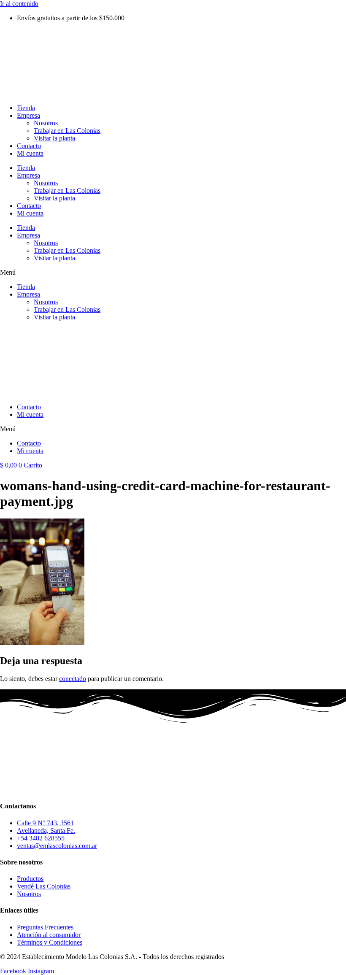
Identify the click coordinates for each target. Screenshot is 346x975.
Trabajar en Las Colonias (67, 130)
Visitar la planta (54, 138)
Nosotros (46, 123)
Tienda (26, 107)
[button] (173, 272)
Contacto (29, 145)
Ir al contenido (19, 3)
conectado (72, 678)
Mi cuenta (30, 153)
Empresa (28, 115)
